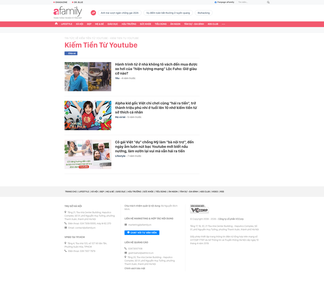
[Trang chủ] (56, 24)
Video (215, 191)
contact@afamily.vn (85, 228)
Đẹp (89, 24)
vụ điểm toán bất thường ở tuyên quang (168, 12)
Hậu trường (129, 24)
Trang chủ (71, 191)
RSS (222, 191)
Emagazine (61, 2)
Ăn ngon (175, 24)
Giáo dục (113, 24)
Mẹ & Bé (99, 24)
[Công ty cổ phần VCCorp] (199, 209)
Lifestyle (66, 24)
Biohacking (204, 12)
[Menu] (223, 24)
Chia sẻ (72, 53)
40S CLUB (213, 24)
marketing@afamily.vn (140, 225)
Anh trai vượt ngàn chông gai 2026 (120, 12)
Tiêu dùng (161, 24)
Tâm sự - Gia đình (194, 24)
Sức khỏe (145, 24)
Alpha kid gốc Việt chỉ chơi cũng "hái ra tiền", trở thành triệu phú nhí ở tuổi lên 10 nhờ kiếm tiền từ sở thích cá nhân (156, 107)
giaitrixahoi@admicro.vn (141, 253)
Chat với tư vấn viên (143, 232)
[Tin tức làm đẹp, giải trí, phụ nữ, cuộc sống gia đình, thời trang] (67, 13)
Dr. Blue (78, 2)
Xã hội (79, 24)
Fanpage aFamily (226, 2)
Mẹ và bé (120, 117)
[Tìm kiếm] (268, 2)
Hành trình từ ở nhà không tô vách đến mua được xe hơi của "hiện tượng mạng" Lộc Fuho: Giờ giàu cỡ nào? (156, 69)
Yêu (117, 78)
